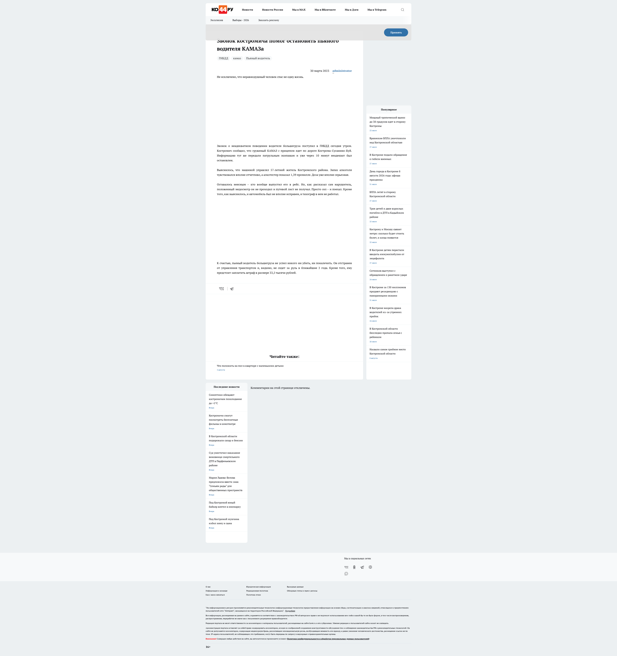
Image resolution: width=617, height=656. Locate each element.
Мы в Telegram (376, 9)
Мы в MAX (299, 9)
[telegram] (233, 288)
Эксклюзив (216, 20)
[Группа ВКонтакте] (346, 567)
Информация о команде (216, 591)
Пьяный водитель (258, 58)
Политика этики (253, 595)
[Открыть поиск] (402, 9)
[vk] (222, 288)
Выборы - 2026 (240, 20)
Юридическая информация (258, 587)
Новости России (272, 9)
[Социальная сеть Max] (346, 573)
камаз (237, 58)
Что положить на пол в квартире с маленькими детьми (250, 367)
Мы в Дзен (351, 9)
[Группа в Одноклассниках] (354, 567)
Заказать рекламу (268, 20)
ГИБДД (223, 58)
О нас (208, 587)
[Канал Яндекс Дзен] (370, 567)
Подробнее (290, 611)
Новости (247, 9)
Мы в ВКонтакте (325, 9)
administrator (342, 71)
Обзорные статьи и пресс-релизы (302, 591)
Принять (396, 32)
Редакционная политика (257, 591)
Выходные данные (295, 587)
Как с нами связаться (215, 595)
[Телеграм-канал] (362, 567)
